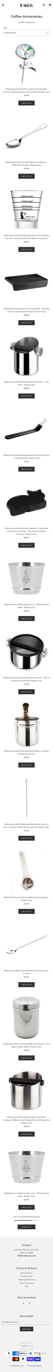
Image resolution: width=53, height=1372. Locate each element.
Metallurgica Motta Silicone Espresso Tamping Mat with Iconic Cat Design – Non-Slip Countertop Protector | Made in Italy (26, 531)
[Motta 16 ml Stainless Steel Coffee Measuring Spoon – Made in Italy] (26, 871)
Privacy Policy (26, 1276)
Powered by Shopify (34, 1366)
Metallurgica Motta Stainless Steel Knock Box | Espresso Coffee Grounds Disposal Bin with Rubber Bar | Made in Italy (26, 1120)
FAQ (26, 1286)
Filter (5, 28)
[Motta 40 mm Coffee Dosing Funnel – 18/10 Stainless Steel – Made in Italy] (26, 578)
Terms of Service (26, 1283)
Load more (26, 1227)
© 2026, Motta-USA (17, 1366)
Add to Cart (26, 103)
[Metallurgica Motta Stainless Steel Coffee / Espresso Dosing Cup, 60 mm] (26, 725)
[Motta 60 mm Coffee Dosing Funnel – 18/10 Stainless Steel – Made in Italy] (26, 1167)
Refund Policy (26, 1273)
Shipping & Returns (26, 1279)
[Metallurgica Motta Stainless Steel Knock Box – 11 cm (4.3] (26, 355)
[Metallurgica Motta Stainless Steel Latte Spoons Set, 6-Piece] (26, 944)
